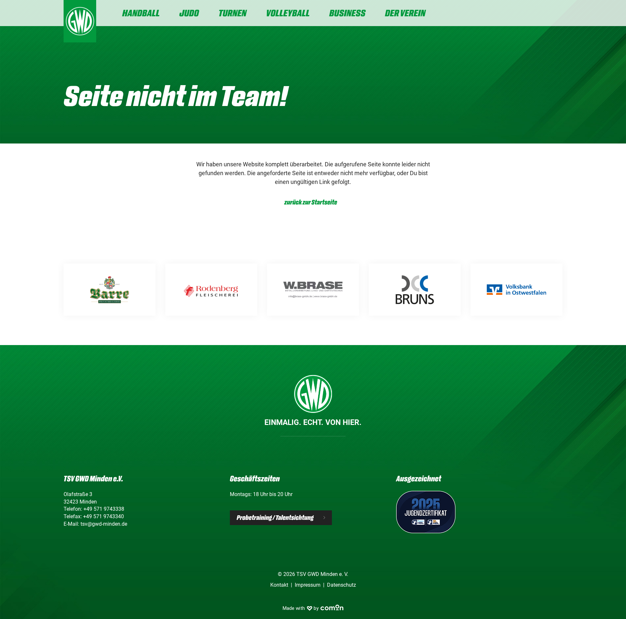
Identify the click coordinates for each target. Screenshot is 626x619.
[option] (110, 290)
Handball (141, 13)
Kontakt (279, 585)
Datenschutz (341, 585)
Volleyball (288, 13)
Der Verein (405, 13)
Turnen (232, 13)
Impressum (307, 585)
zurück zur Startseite (310, 202)
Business (347, 13)
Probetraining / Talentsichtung (275, 518)
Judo (189, 13)
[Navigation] (557, 14)
